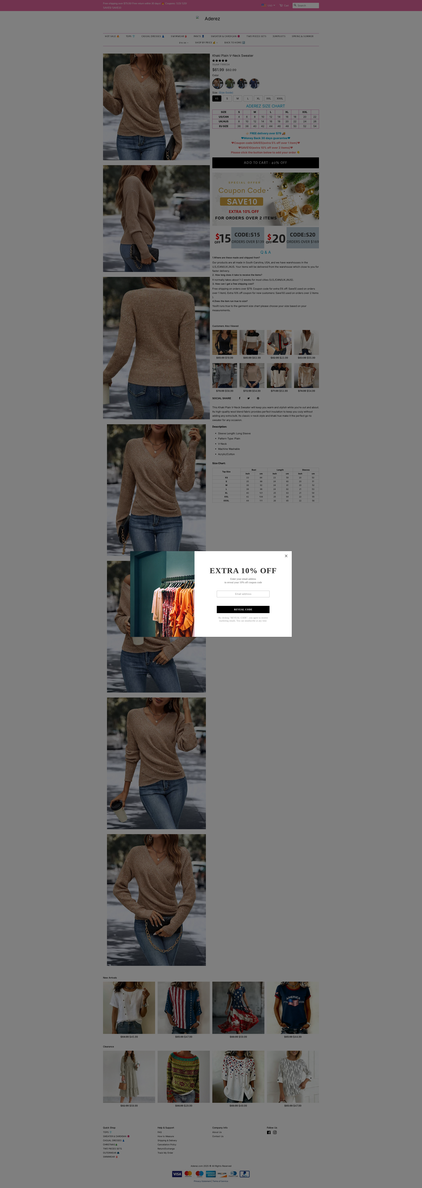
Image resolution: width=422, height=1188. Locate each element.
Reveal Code (243, 609)
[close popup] (286, 556)
